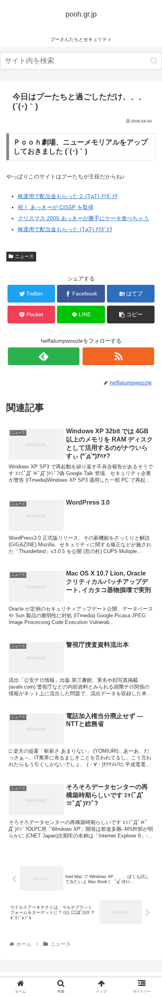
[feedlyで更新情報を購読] (43, 356)
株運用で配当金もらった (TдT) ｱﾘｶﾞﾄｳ (65, 229)
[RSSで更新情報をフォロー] (118, 356)
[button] (154, 60)
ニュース (24, 256)
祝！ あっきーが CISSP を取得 (56, 207)
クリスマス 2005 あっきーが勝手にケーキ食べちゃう (83, 218)
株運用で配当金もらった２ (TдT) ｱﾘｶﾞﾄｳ (68, 196)
